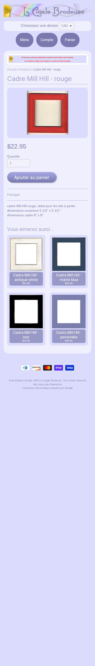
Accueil (11, 69)
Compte (47, 40)
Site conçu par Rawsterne (47, 384)
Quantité (13, 156)
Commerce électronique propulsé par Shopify (47, 388)
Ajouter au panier (31, 177)
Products (24, 69)
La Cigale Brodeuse (51, 380)
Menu (24, 40)
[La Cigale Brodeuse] (47, 14)
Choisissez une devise (39, 26)
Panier (70, 40)
